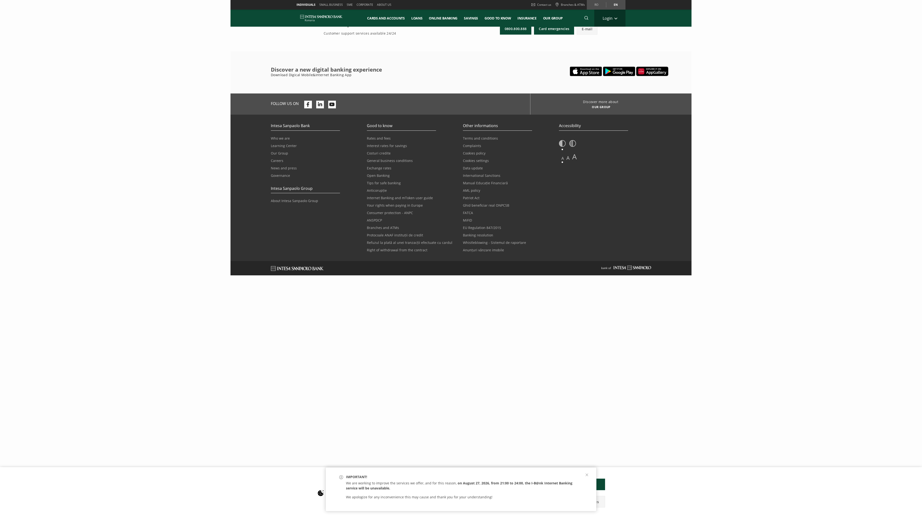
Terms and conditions (480, 138)
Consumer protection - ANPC (390, 212)
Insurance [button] (526, 18)
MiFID (467, 220)
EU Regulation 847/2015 (482, 227)
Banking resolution (478, 235)
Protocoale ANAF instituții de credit (395, 235)
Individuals (306, 5)
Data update (473, 168)
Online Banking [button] (443, 18)
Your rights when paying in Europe (395, 205)
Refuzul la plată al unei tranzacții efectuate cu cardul (409, 242)
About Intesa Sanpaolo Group (294, 200)
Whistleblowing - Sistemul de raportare (494, 242)
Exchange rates (379, 168)
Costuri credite (379, 153)
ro (596, 5)
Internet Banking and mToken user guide (400, 198)
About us (384, 5)
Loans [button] (417, 18)
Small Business (331, 5)
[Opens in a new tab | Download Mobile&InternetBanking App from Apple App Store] (586, 71)
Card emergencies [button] (554, 28)
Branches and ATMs (383, 227)
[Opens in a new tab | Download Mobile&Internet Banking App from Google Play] (619, 71)
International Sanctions (481, 175)
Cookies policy (474, 153)
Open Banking (378, 175)
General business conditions (390, 160)
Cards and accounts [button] (386, 18)
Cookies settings (476, 160)
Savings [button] (471, 18)
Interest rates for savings (387, 145)
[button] (916, 473)
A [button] (562, 158)
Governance (280, 175)
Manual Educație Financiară (485, 183)
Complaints (472, 145)
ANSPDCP (374, 220)
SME (350, 5)
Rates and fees (379, 138)
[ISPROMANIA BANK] (321, 18)
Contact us (544, 5)
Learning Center (284, 145)
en (616, 5)
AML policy (471, 190)
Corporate (365, 5)
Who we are (280, 138)
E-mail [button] (587, 29)
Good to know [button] (498, 18)
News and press (284, 168)
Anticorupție (377, 190)
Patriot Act (471, 198)
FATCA (468, 212)
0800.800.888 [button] (516, 28)
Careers (277, 160)
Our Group (553, 18)
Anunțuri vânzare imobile (483, 250)
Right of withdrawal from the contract (397, 250)
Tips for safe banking (384, 183)
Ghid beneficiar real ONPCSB (486, 205)
